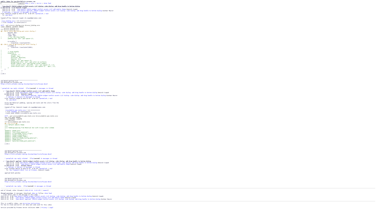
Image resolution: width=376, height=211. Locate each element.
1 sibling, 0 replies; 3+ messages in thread (23, 97)
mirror (39, 3)
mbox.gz (35, 193)
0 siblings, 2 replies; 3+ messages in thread (19, 12)
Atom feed (47, 3)
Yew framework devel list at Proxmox (23, 170)
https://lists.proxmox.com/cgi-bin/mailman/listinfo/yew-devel (24, 84)
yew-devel (9, 15)
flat (28, 88)
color (33, 3)
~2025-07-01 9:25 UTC (32, 190)
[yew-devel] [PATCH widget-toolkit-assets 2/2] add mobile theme (41, 9)
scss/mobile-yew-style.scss (15, 110)
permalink (39, 13)
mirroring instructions (31, 203)
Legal (51, 207)
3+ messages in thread (45, 88)
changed (10, 22)
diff (2, 25)
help (26, 3)
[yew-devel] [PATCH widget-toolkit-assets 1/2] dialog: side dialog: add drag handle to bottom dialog (58, 92)
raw (46, 13)
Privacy (44, 207)
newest (45, 190)
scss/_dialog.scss (8, 21)
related (21, 88)
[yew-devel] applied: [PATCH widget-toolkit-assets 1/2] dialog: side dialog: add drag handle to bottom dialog (59, 10)
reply (15, 88)
